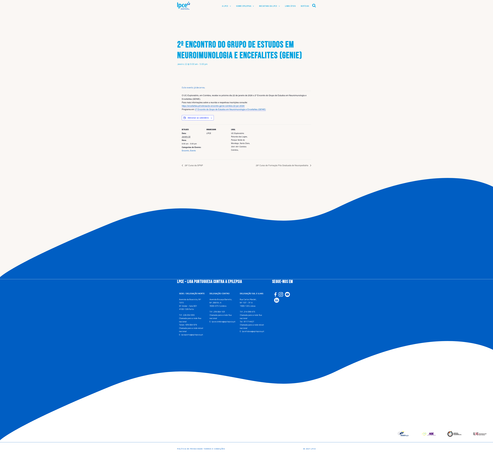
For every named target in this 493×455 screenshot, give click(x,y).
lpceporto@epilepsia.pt (192, 334)
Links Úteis (290, 6)
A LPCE (225, 6)
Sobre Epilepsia (243, 6)
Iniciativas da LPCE (268, 6)
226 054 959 (188, 315)
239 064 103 (219, 311)
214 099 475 (249, 311)
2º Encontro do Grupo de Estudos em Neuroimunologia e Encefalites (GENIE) (230, 109)
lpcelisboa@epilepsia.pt (253, 331)
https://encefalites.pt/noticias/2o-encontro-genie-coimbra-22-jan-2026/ (213, 105)
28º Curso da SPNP (193, 165)
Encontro (185, 150)
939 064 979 (191, 324)
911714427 (249, 321)
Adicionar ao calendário (198, 118)
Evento (193, 150)
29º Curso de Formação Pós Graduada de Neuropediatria (282, 165)
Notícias (305, 6)
